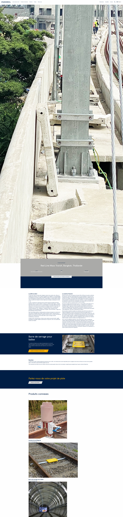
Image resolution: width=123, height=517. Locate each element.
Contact (111, 1)
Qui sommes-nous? (16, 1)
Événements (102, 1)
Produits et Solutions (24, 1)
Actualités (107, 1)
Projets (35, 1)
